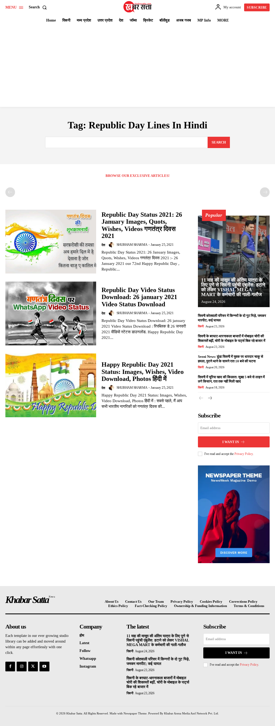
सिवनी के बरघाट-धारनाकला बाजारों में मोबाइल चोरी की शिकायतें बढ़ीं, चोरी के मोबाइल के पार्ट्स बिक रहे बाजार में (157, 682)
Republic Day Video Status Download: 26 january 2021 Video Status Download (139, 297)
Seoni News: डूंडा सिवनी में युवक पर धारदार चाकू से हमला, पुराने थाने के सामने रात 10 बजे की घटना (230, 359)
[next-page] (210, 398)
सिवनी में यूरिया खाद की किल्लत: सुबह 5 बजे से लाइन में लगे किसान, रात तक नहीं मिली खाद (231, 379)
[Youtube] (44, 666)
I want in (230, 442)
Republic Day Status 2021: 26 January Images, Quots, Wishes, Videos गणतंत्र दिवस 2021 (142, 225)
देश (103, 245)
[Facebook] (10, 666)
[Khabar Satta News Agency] (138, 6)
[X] (33, 666)
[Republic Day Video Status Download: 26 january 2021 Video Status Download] (50, 313)
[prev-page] (10, 192)
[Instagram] (21, 666)
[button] (39, 7)
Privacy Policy (243, 454)
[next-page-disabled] (265, 192)
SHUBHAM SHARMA (132, 245)
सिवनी (201, 326)
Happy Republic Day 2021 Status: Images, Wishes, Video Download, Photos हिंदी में (143, 371)
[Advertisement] (137, 66)
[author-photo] (112, 244)
